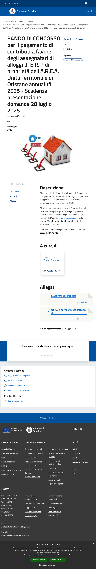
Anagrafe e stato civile (34, 449)
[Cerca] (91, 11)
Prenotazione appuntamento (31, 497)
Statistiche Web (31, 515)
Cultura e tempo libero (34, 453)
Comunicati (76, 453)
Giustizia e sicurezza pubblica (56, 455)
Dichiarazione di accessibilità (54, 513)
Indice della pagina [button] (17, 184)
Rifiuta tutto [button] (57, 560)
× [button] (93, 543)
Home (5, 21)
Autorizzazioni (54, 480)
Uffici (3, 457)
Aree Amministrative (9, 453)
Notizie (75, 449)
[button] (48, 565)
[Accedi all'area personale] (86, 3)
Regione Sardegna (11, 3)
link (70, 555)
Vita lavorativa (31, 457)
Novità (13, 21)
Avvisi (21, 21)
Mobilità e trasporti (32, 476)
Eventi (74, 473)
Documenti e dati (8, 474)
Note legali (52, 507)
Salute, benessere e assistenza (56, 474)
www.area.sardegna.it (68, 217)
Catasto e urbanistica (33, 469)
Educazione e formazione (58, 449)
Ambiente (52, 468)
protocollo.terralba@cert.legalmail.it (16, 526)
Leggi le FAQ (30, 507)
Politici (4, 466)
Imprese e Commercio (33, 461)
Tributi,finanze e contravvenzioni (54, 462)
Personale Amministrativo (11, 470)
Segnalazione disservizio (34, 503)
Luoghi (74, 469)
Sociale (30, 21)
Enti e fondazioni (8, 461)
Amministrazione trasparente (55, 497)
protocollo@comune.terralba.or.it (15, 535)
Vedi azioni (79, 39)
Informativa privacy (56, 503)
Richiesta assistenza (33, 511)
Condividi (67, 39)
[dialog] (48, 555)
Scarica (84, 301)
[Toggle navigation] (4, 11)
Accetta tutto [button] (39, 560)
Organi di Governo (8, 449)
